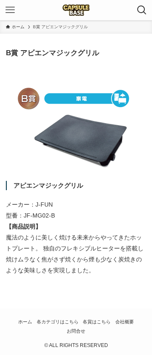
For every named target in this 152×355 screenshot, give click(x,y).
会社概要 (124, 321)
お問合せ (76, 330)
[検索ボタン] (142, 10)
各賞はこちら (97, 321)
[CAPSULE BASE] (76, 10)
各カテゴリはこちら (58, 321)
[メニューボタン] (10, 10)
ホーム (25, 321)
